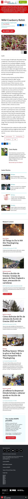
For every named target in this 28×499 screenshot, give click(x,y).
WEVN (4, 480)
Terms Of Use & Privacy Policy (9, 470)
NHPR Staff (5, 324)
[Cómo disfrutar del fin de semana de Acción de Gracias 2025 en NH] (13, 306)
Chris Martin (6, 24)
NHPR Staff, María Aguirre (8, 285)
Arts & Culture (6, 238)
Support (23, 2)
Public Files (5, 472)
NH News (13, 174)
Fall (15, 139)
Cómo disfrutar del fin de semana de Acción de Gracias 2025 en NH (14, 319)
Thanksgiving (19, 136)
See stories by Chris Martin (16, 162)
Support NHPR (11, 437)
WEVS (4, 483)
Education (13, 205)
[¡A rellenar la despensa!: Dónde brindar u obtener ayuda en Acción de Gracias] (13, 380)
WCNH (4, 475)
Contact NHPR (6, 461)
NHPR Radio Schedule (7, 464)
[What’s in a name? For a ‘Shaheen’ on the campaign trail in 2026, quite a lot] (5, 187)
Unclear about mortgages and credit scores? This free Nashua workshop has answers (18, 198)
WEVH (4, 478)
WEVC (4, 476)
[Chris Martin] (4, 151)
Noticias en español (7, 271)
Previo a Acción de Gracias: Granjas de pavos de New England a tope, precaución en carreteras (14, 278)
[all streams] (26, 497)
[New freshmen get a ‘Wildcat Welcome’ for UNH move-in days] (5, 177)
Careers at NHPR (6, 467)
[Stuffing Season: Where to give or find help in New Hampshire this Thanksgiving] (13, 340)
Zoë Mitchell (5, 248)
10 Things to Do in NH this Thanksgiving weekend (13, 243)
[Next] (25, 52)
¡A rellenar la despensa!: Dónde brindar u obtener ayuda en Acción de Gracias (14, 394)
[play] (2, 497)
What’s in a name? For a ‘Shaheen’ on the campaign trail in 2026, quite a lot (18, 188)
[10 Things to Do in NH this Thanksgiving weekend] (13, 230)
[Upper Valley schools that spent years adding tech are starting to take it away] (5, 208)
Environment (9, 136)
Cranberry (8, 139)
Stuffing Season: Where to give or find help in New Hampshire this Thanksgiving (13, 354)
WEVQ (4, 482)
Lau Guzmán (5, 361)
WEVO (4, 481)
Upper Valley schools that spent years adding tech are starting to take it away (18, 209)
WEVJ (4, 479)
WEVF (4, 477)
